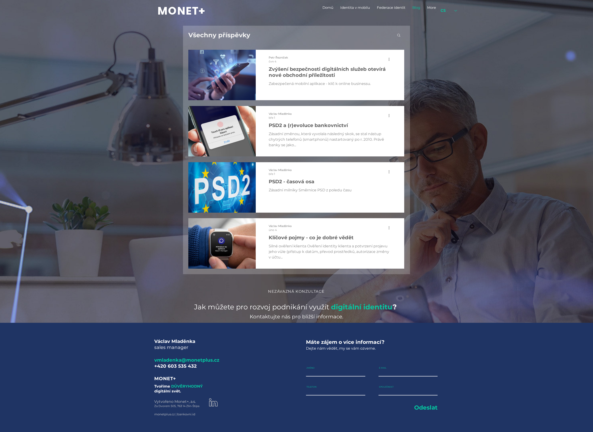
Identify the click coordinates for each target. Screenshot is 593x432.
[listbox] (449, 11)
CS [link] (443, 10)
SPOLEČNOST (386, 387)
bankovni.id (186, 414)
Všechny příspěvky (219, 35)
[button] (399, 35)
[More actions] (390, 59)
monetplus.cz (164, 414)
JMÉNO (310, 368)
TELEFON (311, 387)
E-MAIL (382, 368)
